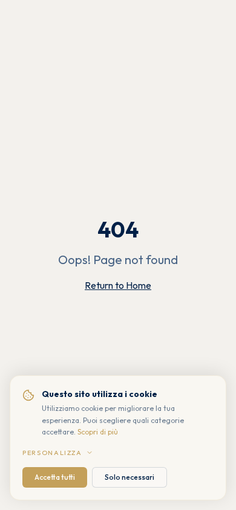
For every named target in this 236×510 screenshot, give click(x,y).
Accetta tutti (54, 477)
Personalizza (52, 452)
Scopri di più (97, 431)
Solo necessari (129, 477)
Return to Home (118, 285)
